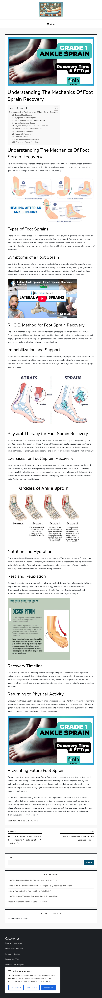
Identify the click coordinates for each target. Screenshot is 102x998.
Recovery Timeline (22, 137)
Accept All (49, 987)
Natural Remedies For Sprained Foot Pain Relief (29, 891)
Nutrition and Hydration (24, 131)
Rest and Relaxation (23, 134)
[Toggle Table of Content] (55, 108)
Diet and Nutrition (13, 943)
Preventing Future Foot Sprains (28, 142)
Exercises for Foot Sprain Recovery (28, 128)
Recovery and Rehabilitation (23, 821)
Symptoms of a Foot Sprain (25, 117)
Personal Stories (12, 954)
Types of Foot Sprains (23, 115)
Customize (16, 987)
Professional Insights (14, 964)
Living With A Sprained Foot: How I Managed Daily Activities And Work (40, 885)
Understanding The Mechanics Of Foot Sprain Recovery (34, 112)
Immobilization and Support (25, 123)
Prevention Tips (12, 959)
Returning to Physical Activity (27, 139)
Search (12, 858)
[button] (51, 24)
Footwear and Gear (14, 948)
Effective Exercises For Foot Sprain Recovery (27, 901)
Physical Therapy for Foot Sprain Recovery (31, 126)
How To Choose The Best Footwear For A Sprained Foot (33, 896)
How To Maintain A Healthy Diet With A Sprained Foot (32, 880)
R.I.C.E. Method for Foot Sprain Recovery (30, 120)
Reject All (32, 987)
